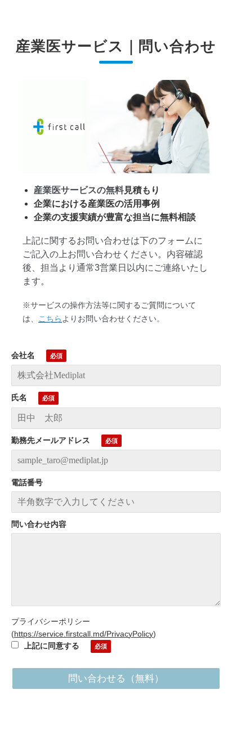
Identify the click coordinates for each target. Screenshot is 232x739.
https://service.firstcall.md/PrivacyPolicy (83, 633)
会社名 (23, 355)
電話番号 (27, 482)
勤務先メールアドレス (50, 440)
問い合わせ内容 (38, 524)
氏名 (19, 397)
